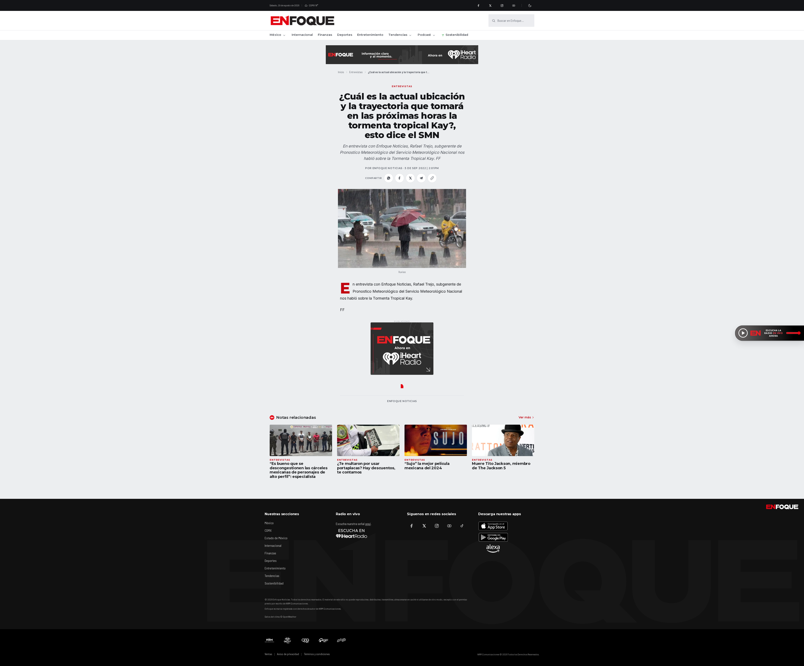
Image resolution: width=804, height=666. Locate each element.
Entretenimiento (370, 35)
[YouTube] (513, 5)
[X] (490, 5)
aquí (368, 524)
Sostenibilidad (457, 35)
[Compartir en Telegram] (421, 178)
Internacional (302, 35)
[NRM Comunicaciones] (269, 640)
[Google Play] (493, 537)
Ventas (268, 654)
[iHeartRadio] (351, 533)
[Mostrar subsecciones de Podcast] (433, 35)
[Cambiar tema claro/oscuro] (529, 5)
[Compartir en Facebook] (399, 178)
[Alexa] (493, 548)
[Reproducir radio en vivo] (743, 333)
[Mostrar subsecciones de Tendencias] (410, 35)
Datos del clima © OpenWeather (280, 616)
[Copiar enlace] (432, 178)
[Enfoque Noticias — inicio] (302, 20)
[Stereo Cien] (323, 640)
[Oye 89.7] (305, 640)
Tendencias (397, 35)
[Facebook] (478, 5)
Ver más (525, 417)
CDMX (268, 530)
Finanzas (325, 35)
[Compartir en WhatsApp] (388, 178)
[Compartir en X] (410, 178)
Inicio (341, 72)
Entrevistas (356, 72)
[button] (402, 228)
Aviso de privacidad (288, 654)
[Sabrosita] (341, 640)
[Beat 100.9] (287, 640)
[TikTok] (461, 525)
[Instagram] (501, 5)
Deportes (344, 35)
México (275, 35)
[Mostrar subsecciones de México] (284, 35)
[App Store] (493, 525)
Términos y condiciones (317, 654)
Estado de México (276, 538)
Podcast (424, 35)
